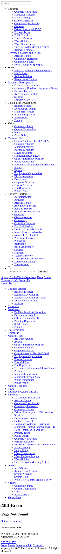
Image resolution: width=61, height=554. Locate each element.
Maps (17, 132)
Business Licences (23, 91)
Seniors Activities (23, 76)
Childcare (19, 214)
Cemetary (19, 26)
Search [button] (43, 271)
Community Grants (24, 144)
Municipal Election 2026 (27, 155)
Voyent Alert (14, 497)
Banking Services (23, 208)
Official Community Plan (27, 318)
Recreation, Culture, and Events (24, 52)
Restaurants (20, 243)
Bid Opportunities (23, 176)
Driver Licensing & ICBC (27, 29)
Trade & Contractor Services (29, 258)
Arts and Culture (22, 55)
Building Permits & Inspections (30, 312)
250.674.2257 (8, 542)
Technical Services (24, 255)
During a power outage (26, 418)
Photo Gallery (21, 135)
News (40, 277)
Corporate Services (24, 182)
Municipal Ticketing (24, 14)
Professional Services (25, 238)
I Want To (6, 283)
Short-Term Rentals (24, 111)
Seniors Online (22, 476)
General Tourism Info (25, 129)
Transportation (21, 264)
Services (18, 249)
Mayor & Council (23, 152)
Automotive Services (25, 205)
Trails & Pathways (23, 38)
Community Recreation (26, 58)
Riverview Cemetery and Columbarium (34, 444)
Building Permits (23, 105)
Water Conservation (24, 44)
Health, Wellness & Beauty (28, 229)
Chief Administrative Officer (29, 158)
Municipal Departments (26, 374)
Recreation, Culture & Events (23, 391)
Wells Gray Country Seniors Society (33, 70)
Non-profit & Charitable (26, 235)
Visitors (12, 482)
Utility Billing (21, 450)
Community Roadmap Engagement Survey (36, 88)
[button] (9, 268)
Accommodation (22, 196)
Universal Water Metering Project (31, 47)
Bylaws (18, 170)
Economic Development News (30, 297)
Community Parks (23, 126)
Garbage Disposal (23, 20)
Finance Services (23, 185)
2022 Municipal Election (27, 397)
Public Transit (21, 35)
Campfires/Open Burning (27, 23)
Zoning (18, 120)
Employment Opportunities (28, 173)
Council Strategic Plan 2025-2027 (31, 141)
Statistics (18, 97)
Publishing (19, 241)
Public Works (21, 191)
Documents (20, 179)
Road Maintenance (24, 246)
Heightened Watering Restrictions (31, 424)
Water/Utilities (21, 41)
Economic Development (20, 82)
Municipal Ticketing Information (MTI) (34, 427)
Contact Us (24, 280)
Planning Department (25, 114)
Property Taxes (22, 32)
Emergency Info (9, 280)
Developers (14, 309)
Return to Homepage (12, 521)
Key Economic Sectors (26, 94)
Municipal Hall (15, 138)
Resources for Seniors (25, 79)
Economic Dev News (25, 99)
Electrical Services (23, 226)
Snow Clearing (22, 17)
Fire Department (22, 188)
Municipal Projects (24, 146)
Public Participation (24, 161)
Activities (19, 199)
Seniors (11, 465)
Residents (13, 394)
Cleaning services (23, 217)
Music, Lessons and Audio (28, 232)
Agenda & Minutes (24, 149)
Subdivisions (20, 117)
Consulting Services (24, 223)
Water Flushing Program (26, 456)
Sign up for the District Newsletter (18, 277)
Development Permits (25, 108)
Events (47, 277)
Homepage (13, 332)
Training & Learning (24, 261)
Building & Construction (27, 211)
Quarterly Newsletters (25, 11)
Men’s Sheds (20, 73)
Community (20, 220)
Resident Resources (24, 49)
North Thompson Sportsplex (29, 64)
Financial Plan (21, 362)
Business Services (17, 288)
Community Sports (24, 61)
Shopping (19, 252)
